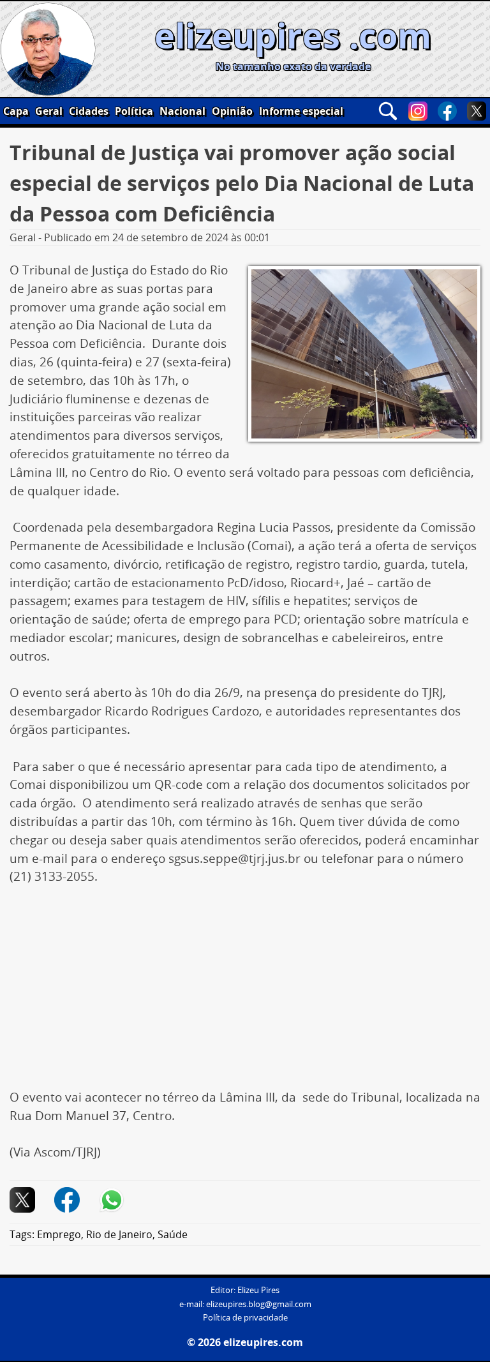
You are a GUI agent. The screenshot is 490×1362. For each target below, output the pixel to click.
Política (134, 111)
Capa (16, 111)
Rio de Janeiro (119, 1234)
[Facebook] (447, 111)
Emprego (59, 1234)
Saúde (173, 1234)
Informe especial (301, 111)
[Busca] (387, 111)
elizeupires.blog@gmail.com (258, 1304)
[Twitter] (476, 111)
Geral (49, 111)
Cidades (88, 111)
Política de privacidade (245, 1317)
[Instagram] (417, 111)
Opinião (232, 111)
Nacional (182, 111)
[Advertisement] (245, 993)
